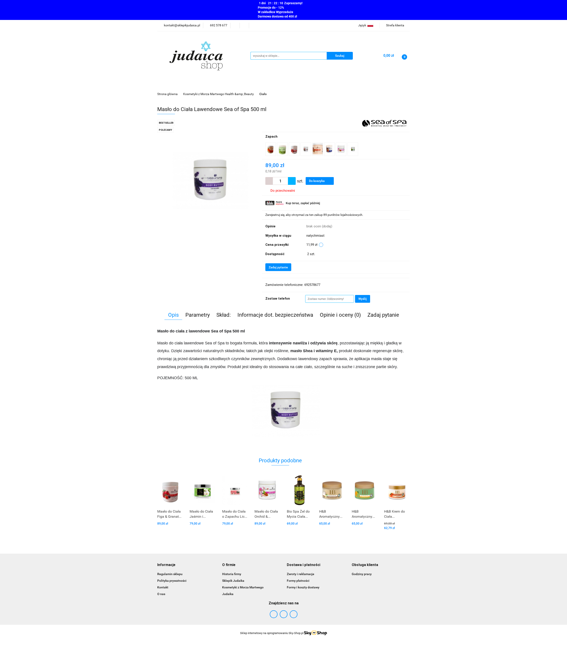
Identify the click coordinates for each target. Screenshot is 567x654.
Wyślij (362, 299)
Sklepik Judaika (233, 580)
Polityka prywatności (171, 580)
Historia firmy (231, 574)
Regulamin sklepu (170, 574)
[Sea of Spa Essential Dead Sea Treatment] (384, 123)
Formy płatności (298, 580)
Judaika (227, 594)
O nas (161, 594)
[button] (166, 565)
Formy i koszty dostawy (303, 587)
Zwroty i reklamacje (300, 574)
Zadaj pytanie (278, 267)
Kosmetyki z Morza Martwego (243, 587)
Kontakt (162, 587)
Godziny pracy (362, 574)
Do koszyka (317, 181)
